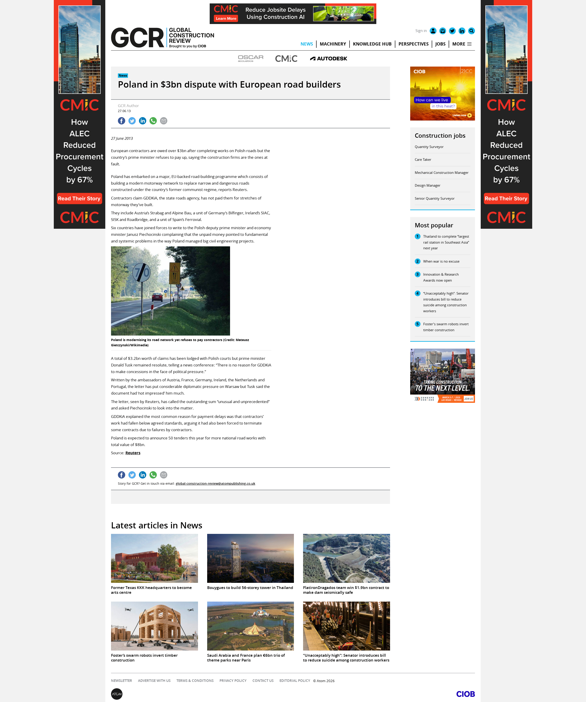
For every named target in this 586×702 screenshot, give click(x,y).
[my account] (433, 30)
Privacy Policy (233, 680)
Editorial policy (294, 680)
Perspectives (414, 44)
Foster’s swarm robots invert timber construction (446, 327)
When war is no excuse (441, 261)
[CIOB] (384, 694)
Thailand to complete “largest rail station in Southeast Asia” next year (446, 242)
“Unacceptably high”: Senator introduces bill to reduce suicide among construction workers (446, 302)
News (307, 44)
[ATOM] (202, 694)
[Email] (442, 30)
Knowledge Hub (372, 44)
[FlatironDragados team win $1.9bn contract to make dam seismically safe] (346, 558)
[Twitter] (452, 30)
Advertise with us (154, 680)
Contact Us (263, 680)
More (458, 44)
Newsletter (121, 680)
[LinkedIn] (461, 30)
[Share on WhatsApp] (153, 120)
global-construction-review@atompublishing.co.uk (215, 483)
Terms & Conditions (195, 680)
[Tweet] (132, 120)
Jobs (440, 44)
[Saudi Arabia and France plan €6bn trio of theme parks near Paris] (250, 626)
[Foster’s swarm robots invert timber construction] (154, 626)
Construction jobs (440, 136)
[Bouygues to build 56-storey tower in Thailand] (250, 558)
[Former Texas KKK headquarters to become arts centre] (154, 558)
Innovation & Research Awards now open (441, 277)
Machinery (333, 44)
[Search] (471, 30)
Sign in (421, 30)
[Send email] (163, 120)
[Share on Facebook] (121, 120)
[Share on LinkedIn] (142, 120)
